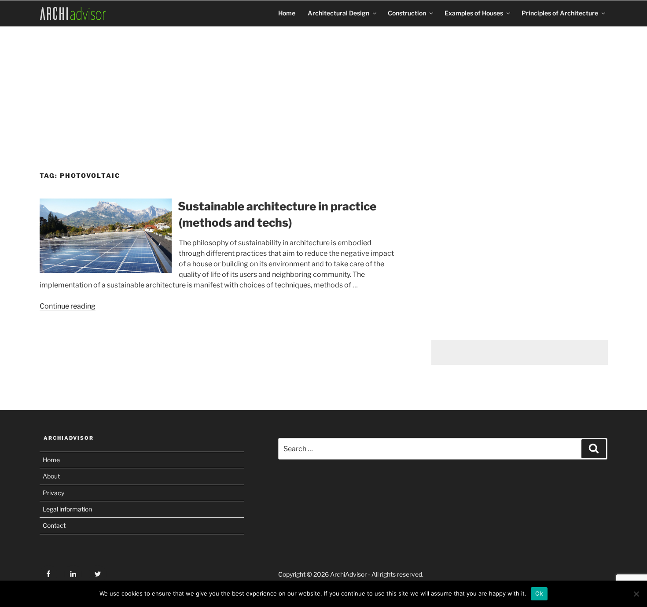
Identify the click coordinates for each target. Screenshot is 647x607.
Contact (54, 525)
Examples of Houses (474, 13)
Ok (539, 593)
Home (286, 13)
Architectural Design (338, 13)
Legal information (67, 509)
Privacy (53, 493)
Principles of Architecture (560, 13)
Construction (407, 13)
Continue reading (68, 306)
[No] (636, 593)
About (51, 476)
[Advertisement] (323, 95)
